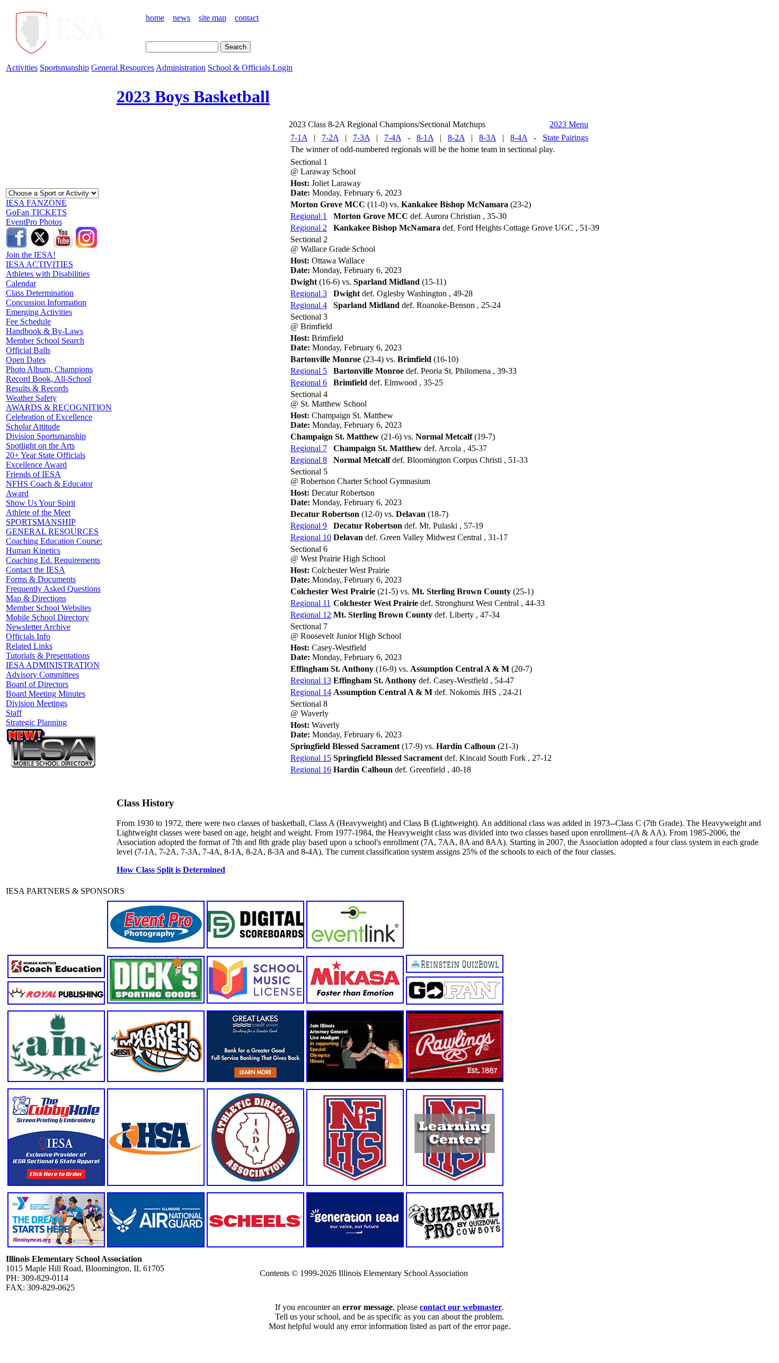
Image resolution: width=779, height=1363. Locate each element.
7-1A (298, 137)
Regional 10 (310, 537)
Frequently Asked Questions (53, 588)
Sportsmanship (64, 67)
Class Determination (40, 292)
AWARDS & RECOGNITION (59, 407)
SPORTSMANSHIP (41, 521)
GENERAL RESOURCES (52, 531)
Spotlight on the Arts (40, 445)
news (181, 17)
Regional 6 (308, 382)
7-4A (392, 137)
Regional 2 (308, 227)
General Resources (122, 67)
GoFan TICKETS (36, 212)
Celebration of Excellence (49, 416)
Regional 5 (308, 370)
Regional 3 (308, 293)
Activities (22, 67)
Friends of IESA (33, 474)
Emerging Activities (39, 311)
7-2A (330, 137)
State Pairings (565, 137)
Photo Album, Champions (49, 369)
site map (212, 17)
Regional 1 (308, 216)
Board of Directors (37, 684)
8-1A (425, 137)
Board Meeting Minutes (45, 693)
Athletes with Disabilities (48, 273)
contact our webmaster (461, 1307)
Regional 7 (308, 448)
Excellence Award (36, 464)
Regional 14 (310, 692)
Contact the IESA (35, 569)
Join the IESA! (31, 254)
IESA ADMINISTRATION (53, 665)
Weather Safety (31, 397)
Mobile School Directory (47, 617)
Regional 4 (308, 305)
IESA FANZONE (36, 202)
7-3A (361, 137)
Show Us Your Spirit (40, 502)
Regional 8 (308, 459)
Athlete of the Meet (38, 512)
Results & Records (37, 388)
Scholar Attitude (33, 426)
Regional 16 (310, 769)
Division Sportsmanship (46, 436)
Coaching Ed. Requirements (53, 560)
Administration (181, 67)
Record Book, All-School (48, 378)
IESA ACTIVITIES (39, 264)
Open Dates (26, 359)
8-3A (487, 137)
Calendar (21, 283)
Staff (14, 712)
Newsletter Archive (38, 626)
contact (247, 17)
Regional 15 (310, 757)
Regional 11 (310, 603)
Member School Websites (48, 607)
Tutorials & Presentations (48, 655)
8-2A (456, 137)
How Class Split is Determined (171, 869)
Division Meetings (36, 703)
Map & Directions (36, 598)
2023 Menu (569, 124)
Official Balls (28, 350)
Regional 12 (310, 614)
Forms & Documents (41, 579)
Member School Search (45, 340)
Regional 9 (308, 525)
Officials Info (28, 636)
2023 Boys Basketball (193, 96)
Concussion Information (46, 302)
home (155, 17)
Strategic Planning (36, 722)
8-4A (518, 137)
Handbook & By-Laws (44, 331)
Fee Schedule (28, 321)
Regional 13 (310, 680)
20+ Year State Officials (45, 455)
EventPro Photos (34, 221)
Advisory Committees (42, 674)
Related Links (29, 645)
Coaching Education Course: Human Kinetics (54, 546)
